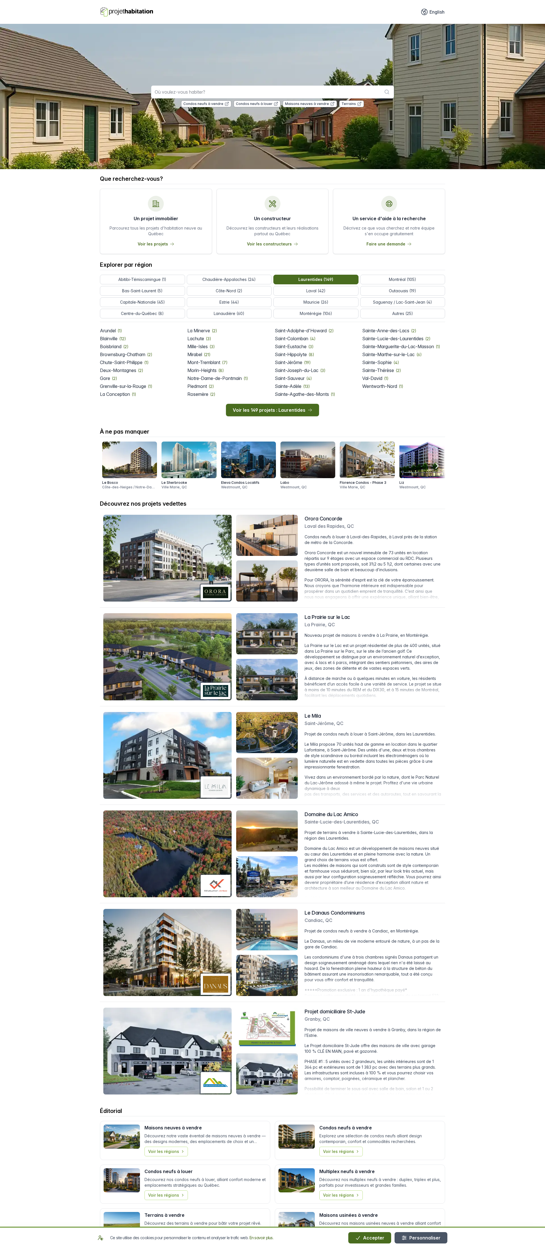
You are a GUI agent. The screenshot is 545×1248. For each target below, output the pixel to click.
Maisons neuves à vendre (307, 104)
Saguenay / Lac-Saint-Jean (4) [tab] (402, 302)
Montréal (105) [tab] (402, 279)
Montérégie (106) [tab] (316, 313)
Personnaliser (424, 1238)
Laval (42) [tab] (316, 290)
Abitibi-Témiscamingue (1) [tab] (142, 279)
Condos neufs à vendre (203, 104)
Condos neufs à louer (254, 104)
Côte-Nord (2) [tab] (229, 290)
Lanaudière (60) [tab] (229, 313)
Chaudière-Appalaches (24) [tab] (229, 279)
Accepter (373, 1238)
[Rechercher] (387, 92)
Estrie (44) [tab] (229, 302)
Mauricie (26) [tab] (315, 302)
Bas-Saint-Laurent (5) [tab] (142, 290)
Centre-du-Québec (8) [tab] (142, 313)
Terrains (348, 104)
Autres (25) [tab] (402, 313)
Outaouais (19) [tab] (402, 290)
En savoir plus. (262, 1237)
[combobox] (272, 92)
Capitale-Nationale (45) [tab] (142, 302)
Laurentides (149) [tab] (315, 279)
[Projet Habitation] (127, 12)
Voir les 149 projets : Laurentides (269, 410)
